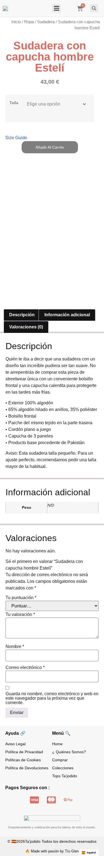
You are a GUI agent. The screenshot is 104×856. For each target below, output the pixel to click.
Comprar (60, 760)
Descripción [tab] (22, 314)
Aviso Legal (15, 744)
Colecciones (62, 768)
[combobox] (88, 852)
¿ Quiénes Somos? (69, 752)
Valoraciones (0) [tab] (26, 327)
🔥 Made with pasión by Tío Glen (52, 851)
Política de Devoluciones (26, 768)
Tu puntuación (21, 598)
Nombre (15, 646)
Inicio (16, 22)
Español (91, 852)
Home (57, 744)
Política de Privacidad (24, 752)
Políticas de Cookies (23, 760)
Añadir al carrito (49, 147)
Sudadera (46, 22)
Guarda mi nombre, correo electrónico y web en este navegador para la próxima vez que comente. (52, 698)
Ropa (29, 22)
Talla (13, 103)
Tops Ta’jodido (64, 776)
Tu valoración (20, 614)
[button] (56, 8)
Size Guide (16, 137)
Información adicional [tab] (67, 314)
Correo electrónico (25, 667)
